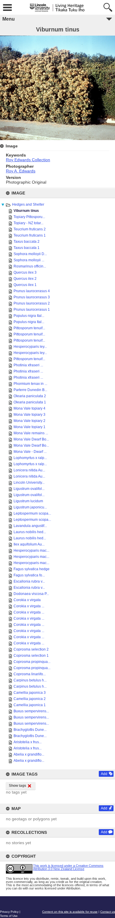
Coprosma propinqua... (32, 662)
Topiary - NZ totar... (28, 223)
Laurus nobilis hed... (30, 532)
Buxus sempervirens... (31, 711)
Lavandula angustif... (30, 526)
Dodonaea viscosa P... (31, 594)
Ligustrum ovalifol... (29, 489)
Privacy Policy (9, 911)
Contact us (107, 911)
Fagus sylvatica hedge (32, 569)
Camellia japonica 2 (30, 699)
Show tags (17, 786)
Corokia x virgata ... (29, 606)
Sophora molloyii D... (30, 254)
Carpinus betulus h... (30, 680)
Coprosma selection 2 (31, 649)
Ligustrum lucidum (28, 501)
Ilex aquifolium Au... (29, 544)
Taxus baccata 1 (27, 248)
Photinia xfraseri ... (28, 365)
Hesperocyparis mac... (31, 550)
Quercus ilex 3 (25, 272)
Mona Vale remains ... (31, 433)
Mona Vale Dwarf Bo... (31, 439)
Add (104, 774)
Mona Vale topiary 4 (29, 408)
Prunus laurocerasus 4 (32, 291)
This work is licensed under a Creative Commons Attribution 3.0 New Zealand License (68, 867)
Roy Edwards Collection (28, 159)
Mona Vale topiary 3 (29, 415)
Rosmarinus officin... (30, 266)
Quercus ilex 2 (25, 279)
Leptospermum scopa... (32, 513)
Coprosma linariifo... (30, 674)
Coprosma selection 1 (31, 655)
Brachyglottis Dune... (30, 730)
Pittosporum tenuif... (29, 328)
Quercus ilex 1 (25, 285)
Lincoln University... (29, 482)
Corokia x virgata (27, 600)
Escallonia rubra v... (29, 581)
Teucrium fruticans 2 (30, 229)
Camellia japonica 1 (30, 705)
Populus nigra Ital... (29, 316)
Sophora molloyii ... (29, 260)
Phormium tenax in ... (30, 384)
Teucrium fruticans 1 (30, 235)
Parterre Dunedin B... (30, 390)
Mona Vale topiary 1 (29, 427)
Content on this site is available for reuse (70, 911)
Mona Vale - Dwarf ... (30, 452)
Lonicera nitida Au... (29, 470)
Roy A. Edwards (20, 171)
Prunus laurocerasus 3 (32, 297)
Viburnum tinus (26, 211)
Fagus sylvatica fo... (29, 575)
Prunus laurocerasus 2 (32, 303)
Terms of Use (9, 915)
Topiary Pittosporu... (29, 217)
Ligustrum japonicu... (30, 507)
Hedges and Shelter (28, 204)
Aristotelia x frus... (28, 742)
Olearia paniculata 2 (30, 396)
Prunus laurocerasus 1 (32, 309)
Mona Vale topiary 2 (29, 421)
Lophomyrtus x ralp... (30, 458)
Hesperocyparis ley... (30, 347)
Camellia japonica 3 (30, 693)
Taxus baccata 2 (27, 242)
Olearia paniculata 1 (30, 402)
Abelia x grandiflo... (29, 754)
